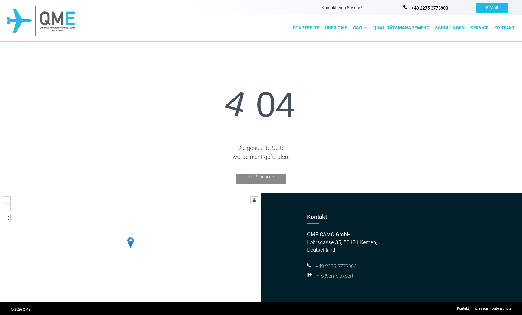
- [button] (6, 207)
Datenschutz (501, 308)
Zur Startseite (261, 176)
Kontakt (463, 308)
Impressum (480, 308)
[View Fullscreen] (6, 218)
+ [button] (6, 200)
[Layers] (254, 200)
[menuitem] (305, 28)
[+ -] (130, 247)
